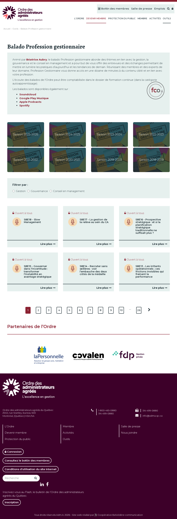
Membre (68, 426)
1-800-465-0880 (107, 410)
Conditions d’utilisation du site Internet (31, 469)
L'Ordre (9, 426)
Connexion (14, 451)
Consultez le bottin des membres (27, 460)
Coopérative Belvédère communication (120, 514)
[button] (172, 8)
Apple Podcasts (30, 101)
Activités (68, 432)
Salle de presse (130, 426)
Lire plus (46, 244)
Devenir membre (16, 432)
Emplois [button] (159, 8)
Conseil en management (69, 191)
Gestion (21, 191)
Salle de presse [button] (141, 8)
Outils (15, 28)
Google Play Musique (34, 98)
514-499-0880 (106, 413)
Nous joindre (129, 432)
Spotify (24, 105)
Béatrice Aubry (36, 59)
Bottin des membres (114, 8)
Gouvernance (39, 191)
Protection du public (18, 439)
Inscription (12, 502)
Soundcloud (27, 94)
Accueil (6, 28)
